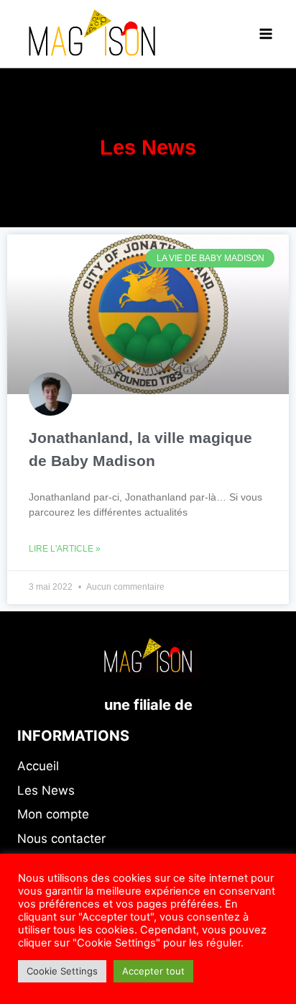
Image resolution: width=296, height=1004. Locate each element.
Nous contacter (61, 838)
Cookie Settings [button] (62, 971)
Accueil (38, 766)
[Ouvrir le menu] (265, 33)
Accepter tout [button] (153, 971)
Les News (46, 790)
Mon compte (53, 814)
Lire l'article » (65, 549)
